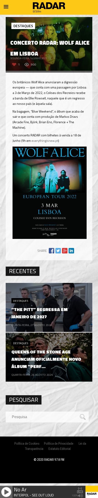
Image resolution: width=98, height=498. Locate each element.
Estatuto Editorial (60, 449)
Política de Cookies (26, 443)
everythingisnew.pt (44, 140)
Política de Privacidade (58, 443)
